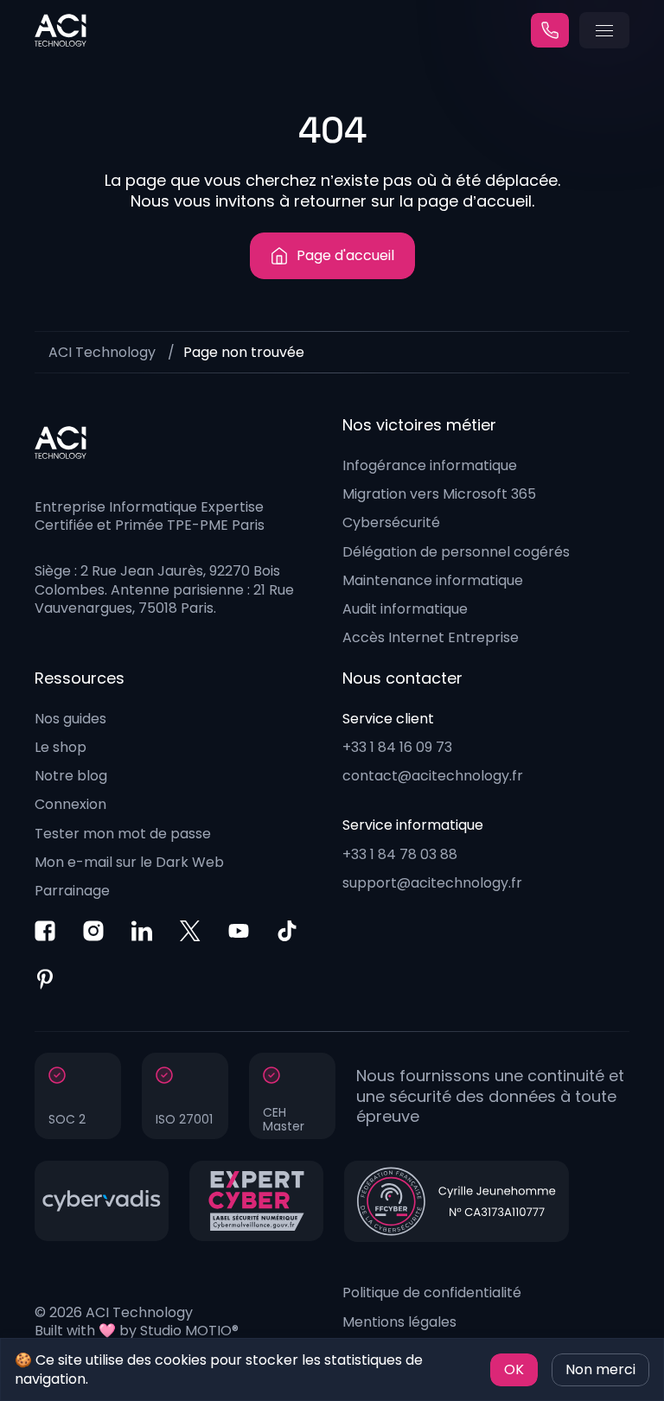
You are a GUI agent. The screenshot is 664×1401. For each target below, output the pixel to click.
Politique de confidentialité (431, 1292)
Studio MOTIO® (189, 1331)
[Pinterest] (45, 979)
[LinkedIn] (141, 930)
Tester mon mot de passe (123, 834)
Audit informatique (405, 609)
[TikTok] (287, 930)
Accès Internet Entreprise (430, 637)
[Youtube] (238, 930)
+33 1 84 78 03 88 (399, 854)
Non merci (600, 1369)
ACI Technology (102, 352)
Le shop (60, 747)
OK (514, 1369)
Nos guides (70, 719)
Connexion (70, 804)
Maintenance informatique (432, 580)
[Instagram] (93, 930)
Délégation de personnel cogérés (456, 552)
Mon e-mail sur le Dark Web (129, 862)
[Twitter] (190, 930)
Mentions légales (399, 1322)
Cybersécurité (391, 522)
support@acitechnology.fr (432, 883)
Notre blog (71, 776)
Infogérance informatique (429, 465)
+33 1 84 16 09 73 (397, 747)
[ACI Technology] (60, 30)
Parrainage (72, 891)
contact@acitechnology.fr (432, 776)
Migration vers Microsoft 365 (439, 494)
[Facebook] (45, 930)
